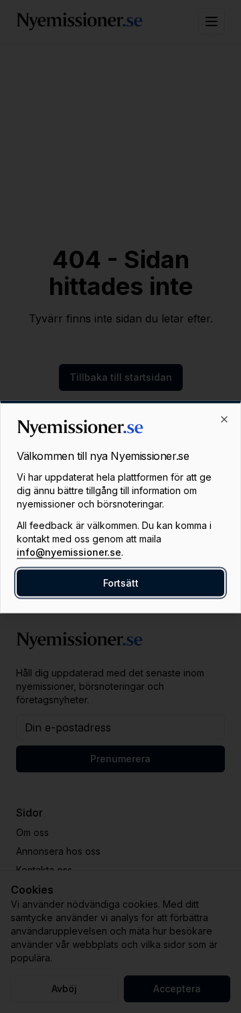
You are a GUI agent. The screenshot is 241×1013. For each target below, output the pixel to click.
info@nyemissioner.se (69, 551)
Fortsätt (121, 582)
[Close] (224, 419)
